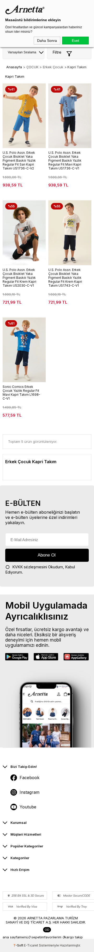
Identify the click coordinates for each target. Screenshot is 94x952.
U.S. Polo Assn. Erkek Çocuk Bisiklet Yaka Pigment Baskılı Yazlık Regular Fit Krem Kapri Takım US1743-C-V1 (65, 277)
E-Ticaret (31, 945)
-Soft (18, 945)
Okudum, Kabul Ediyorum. (40, 569)
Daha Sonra (47, 40)
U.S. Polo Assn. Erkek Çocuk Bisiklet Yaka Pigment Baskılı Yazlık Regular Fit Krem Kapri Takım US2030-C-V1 (19, 277)
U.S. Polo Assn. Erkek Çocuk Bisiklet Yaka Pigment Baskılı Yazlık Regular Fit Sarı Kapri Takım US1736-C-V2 (19, 160)
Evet (75, 40)
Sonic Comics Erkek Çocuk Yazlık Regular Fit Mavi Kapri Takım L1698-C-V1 (21, 392)
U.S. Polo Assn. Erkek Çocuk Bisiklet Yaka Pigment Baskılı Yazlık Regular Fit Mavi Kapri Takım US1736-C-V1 (64, 160)
